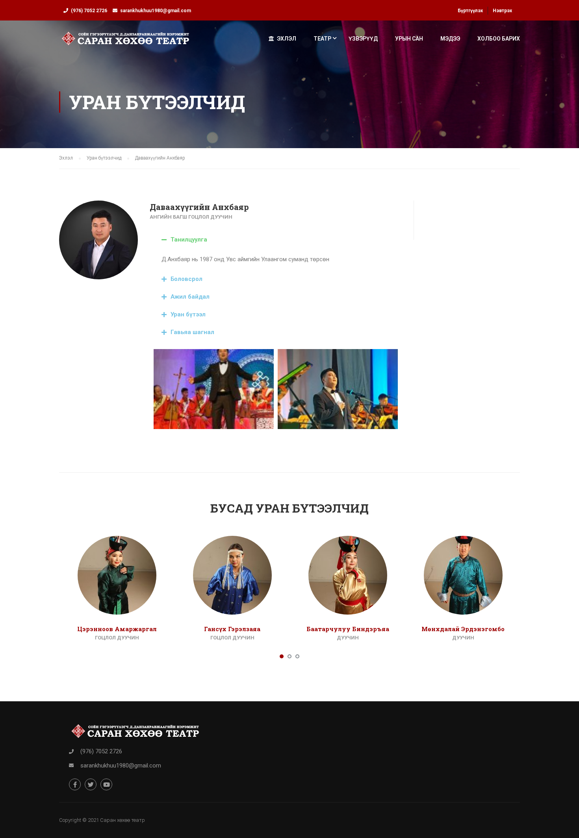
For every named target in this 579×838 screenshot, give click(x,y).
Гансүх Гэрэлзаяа (232, 629)
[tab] (276, 240)
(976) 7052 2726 (89, 10)
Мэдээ (450, 38)
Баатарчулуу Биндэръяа (347, 629)
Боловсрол (186, 278)
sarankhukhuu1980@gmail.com (155, 10)
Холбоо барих (498, 38)
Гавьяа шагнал (192, 332)
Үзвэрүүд (363, 38)
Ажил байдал (190, 296)
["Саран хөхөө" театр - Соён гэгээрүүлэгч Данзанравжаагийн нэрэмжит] (125, 42)
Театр (322, 38)
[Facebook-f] (75, 784)
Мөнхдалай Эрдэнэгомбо (463, 629)
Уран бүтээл (188, 314)
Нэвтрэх (502, 10)
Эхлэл (286, 38)
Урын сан (409, 38)
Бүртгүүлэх (470, 10)
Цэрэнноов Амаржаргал (117, 629)
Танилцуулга (189, 239)
